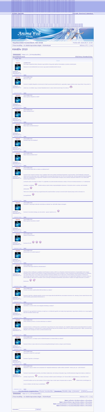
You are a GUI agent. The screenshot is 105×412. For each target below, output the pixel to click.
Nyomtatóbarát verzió (19, 56)
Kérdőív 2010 (19, 49)
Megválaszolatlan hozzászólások (23, 43)
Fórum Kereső (82, 13)
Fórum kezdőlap (17, 45)
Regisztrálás (21, 13)
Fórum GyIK (75, 13)
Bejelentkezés (89, 13)
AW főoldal (14, 13)
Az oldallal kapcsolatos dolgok (32, 45)
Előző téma (78, 56)
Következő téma (87, 56)
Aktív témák (39, 43)
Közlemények (47, 45)
